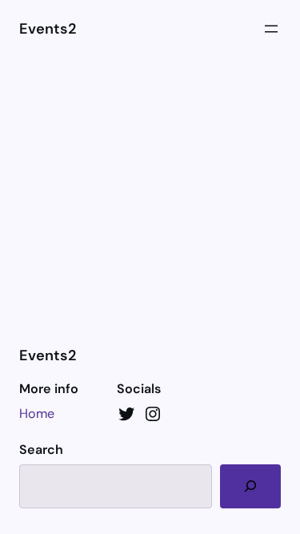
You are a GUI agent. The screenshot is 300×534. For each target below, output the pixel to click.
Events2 (47, 28)
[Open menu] (271, 28)
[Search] (250, 486)
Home (36, 413)
